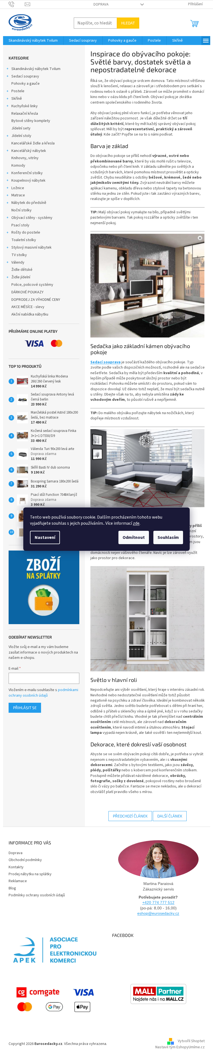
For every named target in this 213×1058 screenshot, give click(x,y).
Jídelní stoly (21, 136)
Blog (12, 888)
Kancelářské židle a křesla (33, 143)
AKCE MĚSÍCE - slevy (27, 307)
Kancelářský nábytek (28, 151)
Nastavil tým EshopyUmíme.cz (180, 1047)
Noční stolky (21, 210)
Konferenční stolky (27, 173)
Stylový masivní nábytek (31, 247)
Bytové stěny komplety (30, 121)
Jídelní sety (21, 128)
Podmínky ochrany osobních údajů (37, 895)
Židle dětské (21, 269)
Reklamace (18, 881)
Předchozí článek (130, 816)
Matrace (18, 195)
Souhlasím (168, 537)
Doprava (100, 4)
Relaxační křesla (24, 113)
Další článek (169, 816)
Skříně (16, 98)
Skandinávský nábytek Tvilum (35, 69)
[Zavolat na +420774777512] (17, 4)
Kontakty (16, 867)
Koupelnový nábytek (28, 180)
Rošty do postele (25, 232)
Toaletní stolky (23, 240)
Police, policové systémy (32, 284)
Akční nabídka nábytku (29, 314)
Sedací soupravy (25, 76)
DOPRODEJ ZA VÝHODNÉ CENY (35, 299)
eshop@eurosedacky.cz (158, 913)
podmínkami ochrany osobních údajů (43, 692)
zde (136, 523)
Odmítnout (134, 537)
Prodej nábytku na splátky (30, 874)
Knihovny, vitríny (25, 158)
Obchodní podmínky (25, 860)
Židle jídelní (20, 277)
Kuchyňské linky (24, 106)
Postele (17, 91)
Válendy (17, 262)
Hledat (128, 23)
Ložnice (17, 188)
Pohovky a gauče (25, 83)
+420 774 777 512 (158, 902)
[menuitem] (33, 40)
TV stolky (19, 255)
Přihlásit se (25, 707)
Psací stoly (20, 225)
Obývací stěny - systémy (31, 218)
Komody (18, 165)
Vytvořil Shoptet (191, 1041)
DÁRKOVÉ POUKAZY (27, 292)
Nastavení (45, 537)
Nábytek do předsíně (28, 203)
